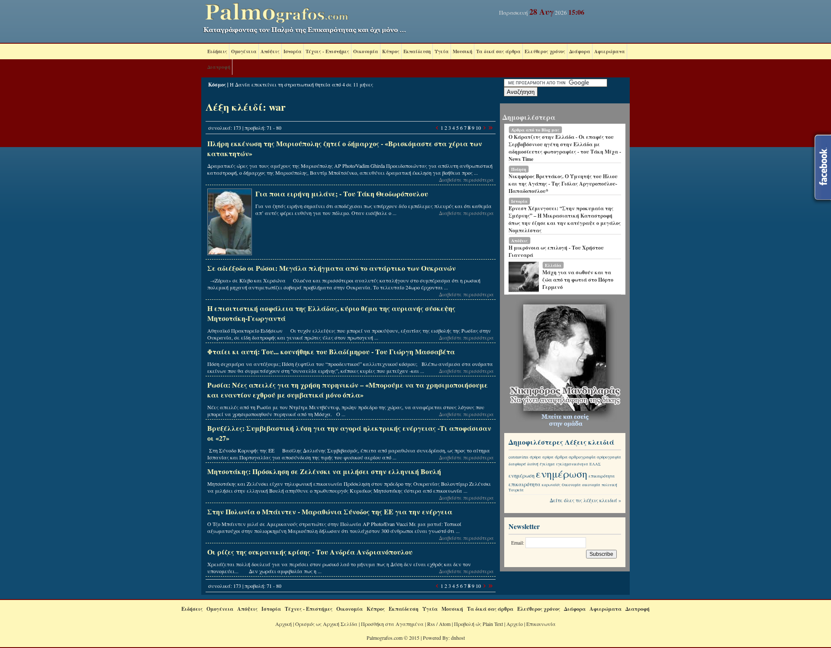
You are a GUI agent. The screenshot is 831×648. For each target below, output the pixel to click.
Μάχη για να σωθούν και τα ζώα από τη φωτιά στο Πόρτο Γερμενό (577, 280)
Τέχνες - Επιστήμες (327, 51)
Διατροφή (218, 67)
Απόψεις (270, 51)
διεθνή (532, 464)
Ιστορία (292, 51)
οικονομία (591, 485)
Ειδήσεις (217, 51)
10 (478, 127)
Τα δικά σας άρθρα (498, 51)
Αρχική (283, 623)
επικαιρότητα (602, 476)
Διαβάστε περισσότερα (466, 179)
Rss (431, 623)
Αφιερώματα (609, 51)
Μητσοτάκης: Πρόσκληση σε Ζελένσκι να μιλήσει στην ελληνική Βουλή (324, 471)
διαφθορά (517, 464)
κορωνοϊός (551, 485)
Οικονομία (365, 51)
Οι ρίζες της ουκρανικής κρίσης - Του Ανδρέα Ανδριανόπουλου (309, 552)
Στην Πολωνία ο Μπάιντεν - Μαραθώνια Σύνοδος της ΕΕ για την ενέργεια (329, 511)
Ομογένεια (244, 51)
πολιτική (609, 485)
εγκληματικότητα (572, 464)
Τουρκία (516, 490)
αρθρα (548, 457)
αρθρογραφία (582, 457)
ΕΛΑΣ (595, 464)
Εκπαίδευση (417, 51)
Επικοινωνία (541, 623)
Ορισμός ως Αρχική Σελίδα (326, 623)
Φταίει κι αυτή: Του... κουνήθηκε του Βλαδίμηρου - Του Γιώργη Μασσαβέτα (331, 351)
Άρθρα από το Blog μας (535, 130)
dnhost (458, 637)
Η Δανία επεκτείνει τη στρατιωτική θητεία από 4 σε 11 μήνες (301, 84)
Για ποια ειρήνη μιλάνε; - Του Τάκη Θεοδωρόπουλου (341, 194)
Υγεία (442, 51)
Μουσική (462, 51)
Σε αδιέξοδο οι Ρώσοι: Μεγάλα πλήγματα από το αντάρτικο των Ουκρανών (331, 268)
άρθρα (535, 457)
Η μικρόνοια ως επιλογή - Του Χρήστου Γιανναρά (556, 251)
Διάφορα (579, 51)
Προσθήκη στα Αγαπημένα (392, 623)
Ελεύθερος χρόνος (545, 51)
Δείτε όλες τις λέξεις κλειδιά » (585, 500)
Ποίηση (518, 169)
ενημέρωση (522, 475)
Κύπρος (390, 51)
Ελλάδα (553, 265)
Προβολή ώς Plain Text (478, 623)
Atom (445, 623)
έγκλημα (547, 464)
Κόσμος (217, 84)
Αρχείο (514, 623)
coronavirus (518, 457)
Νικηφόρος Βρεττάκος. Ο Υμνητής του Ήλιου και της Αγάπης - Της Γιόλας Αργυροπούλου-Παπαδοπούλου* (563, 184)
